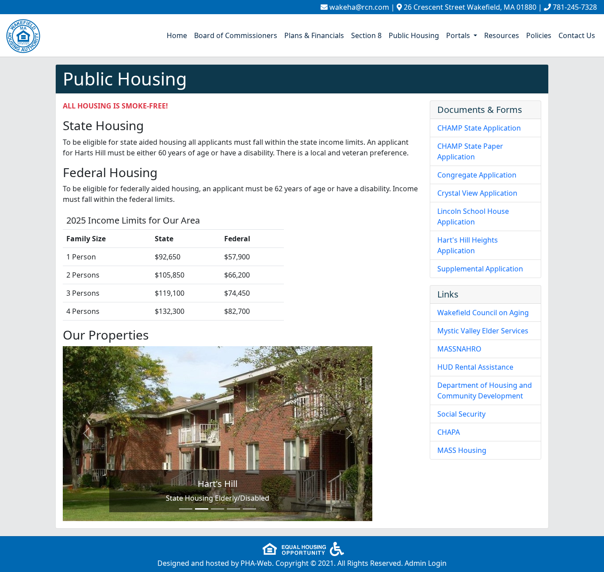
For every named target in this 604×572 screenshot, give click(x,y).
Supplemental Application (480, 269)
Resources (501, 35)
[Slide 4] (233, 509)
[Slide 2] (201, 509)
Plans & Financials (314, 35)
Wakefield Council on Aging (483, 312)
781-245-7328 (575, 7)
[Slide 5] (249, 509)
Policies (538, 35)
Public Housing (414, 35)
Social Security (461, 414)
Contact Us (576, 35)
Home (177, 35)
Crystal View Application (477, 193)
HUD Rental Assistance (475, 367)
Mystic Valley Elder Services (482, 331)
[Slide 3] (217, 509)
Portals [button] (459, 35)
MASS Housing (461, 450)
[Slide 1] (185, 509)
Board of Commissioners (235, 35)
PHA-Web (256, 563)
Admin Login (426, 563)
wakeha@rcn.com (359, 7)
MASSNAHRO (459, 349)
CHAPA (448, 432)
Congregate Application (476, 175)
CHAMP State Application (479, 128)
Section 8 (366, 35)
